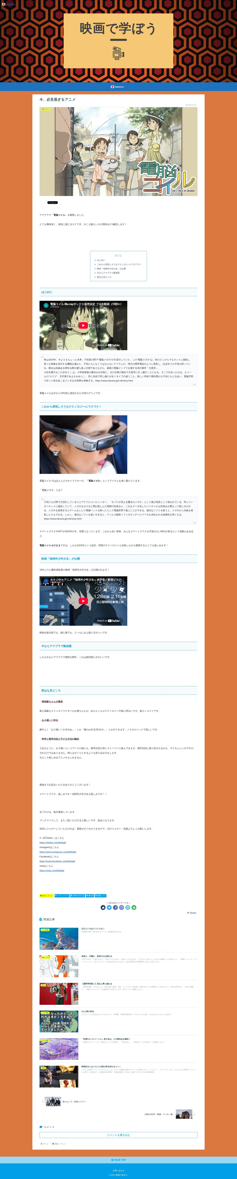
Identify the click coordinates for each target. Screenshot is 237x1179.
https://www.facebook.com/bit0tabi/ (57, 861)
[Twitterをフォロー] (109, 907)
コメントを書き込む (118, 1135)
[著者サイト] (103, 907)
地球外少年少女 (78, 896)
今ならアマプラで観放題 (108, 273)
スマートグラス (63, 896)
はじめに (101, 260)
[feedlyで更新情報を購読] (134, 907)
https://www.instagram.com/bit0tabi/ (58, 852)
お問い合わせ (118, 1170)
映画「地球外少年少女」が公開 (111, 268)
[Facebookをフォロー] (115, 907)
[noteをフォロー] (127, 907)
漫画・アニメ (47, 896)
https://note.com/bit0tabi (52, 870)
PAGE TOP (119, 1160)
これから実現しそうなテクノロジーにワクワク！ (119, 264)
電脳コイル (102, 896)
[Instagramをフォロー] (121, 907)
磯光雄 (90, 896)
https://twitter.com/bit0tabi (53, 842)
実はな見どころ (104, 277)
